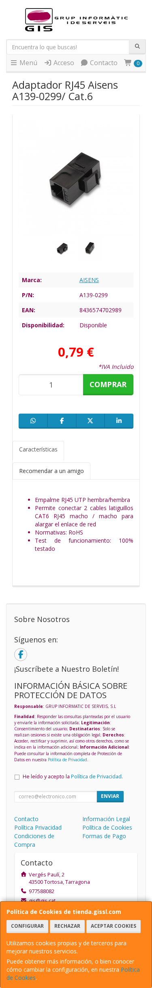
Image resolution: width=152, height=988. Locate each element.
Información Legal (106, 819)
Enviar (110, 796)
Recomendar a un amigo (51, 471)
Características (38, 449)
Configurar (27, 925)
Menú (27, 62)
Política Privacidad (38, 827)
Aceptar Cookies (113, 925)
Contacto (103, 62)
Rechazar (67, 925)
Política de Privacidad (67, 759)
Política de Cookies (107, 827)
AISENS (89, 280)
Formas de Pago (104, 836)
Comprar (108, 384)
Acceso (63, 62)
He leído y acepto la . (73, 776)
